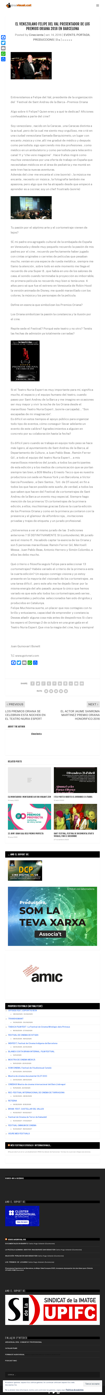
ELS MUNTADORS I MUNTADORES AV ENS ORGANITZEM (29, 797)
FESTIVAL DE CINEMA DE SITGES (23, 1035)
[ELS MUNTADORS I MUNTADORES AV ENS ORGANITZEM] (29, 780)
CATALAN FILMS (11, 1348)
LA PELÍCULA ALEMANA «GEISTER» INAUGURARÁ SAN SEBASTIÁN (30, 1250)
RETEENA (12, 1101)
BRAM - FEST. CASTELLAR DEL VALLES (26, 1109)
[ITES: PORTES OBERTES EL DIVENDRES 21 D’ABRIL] (75, 780)
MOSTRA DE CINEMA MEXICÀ (21, 1060)
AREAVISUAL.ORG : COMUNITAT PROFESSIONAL (23, 1342)
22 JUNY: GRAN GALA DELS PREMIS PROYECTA (26, 833)
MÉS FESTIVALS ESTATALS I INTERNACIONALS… (31, 1145)
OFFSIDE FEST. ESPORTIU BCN (22, 1010)
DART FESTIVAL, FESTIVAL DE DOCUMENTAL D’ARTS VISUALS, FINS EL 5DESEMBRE (74, 834)
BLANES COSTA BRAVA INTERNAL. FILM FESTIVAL (31, 1051)
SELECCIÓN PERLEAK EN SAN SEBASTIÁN (21, 1256)
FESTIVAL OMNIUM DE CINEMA (22, 1125)
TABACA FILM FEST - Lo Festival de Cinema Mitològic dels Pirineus (39, 1027)
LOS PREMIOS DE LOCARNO (16, 1262)
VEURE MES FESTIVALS (19, 1133)
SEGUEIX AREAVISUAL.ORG (17, 1240)
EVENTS (69, 35)
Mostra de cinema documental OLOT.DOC (27, 1076)
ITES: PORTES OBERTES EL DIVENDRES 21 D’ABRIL (73, 797)
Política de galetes (75, 1390)
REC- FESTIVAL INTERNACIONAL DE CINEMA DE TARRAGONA (36, 1092)
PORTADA (83, 35)
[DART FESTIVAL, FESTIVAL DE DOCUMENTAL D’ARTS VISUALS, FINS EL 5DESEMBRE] (75, 817)
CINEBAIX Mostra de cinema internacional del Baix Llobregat (36, 1084)
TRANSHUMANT (16, 1019)
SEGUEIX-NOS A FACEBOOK (14, 1178)
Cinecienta (36, 35)
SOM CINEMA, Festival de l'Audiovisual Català (29, 1068)
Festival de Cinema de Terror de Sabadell (27, 1117)
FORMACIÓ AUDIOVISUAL (14, 1354)
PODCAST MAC (11, 1360)
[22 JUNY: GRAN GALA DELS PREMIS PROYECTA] (29, 817)
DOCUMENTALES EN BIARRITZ (16, 1243)
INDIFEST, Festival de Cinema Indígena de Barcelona (32, 1043)
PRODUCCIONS (43, 39)
